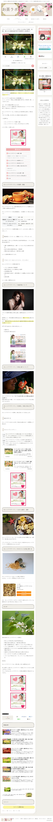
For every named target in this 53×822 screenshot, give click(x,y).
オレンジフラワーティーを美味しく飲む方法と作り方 (17, 165)
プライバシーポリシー (42, 818)
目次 (17, 149)
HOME (13, 818)
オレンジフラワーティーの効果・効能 (15, 153)
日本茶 (21, 818)
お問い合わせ (49, 818)
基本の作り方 (10, 168)
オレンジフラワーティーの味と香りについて (16, 163)
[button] (30, 57)
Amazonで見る (23, 592)
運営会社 (36, 818)
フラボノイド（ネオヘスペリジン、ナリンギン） (16, 157)
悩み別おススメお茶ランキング (29, 818)
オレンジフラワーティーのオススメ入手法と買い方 (17, 175)
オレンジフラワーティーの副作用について (15, 160)
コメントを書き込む (18, 807)
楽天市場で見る (23, 594)
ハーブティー (17, 818)
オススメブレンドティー (12, 170)
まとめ (9, 178)
